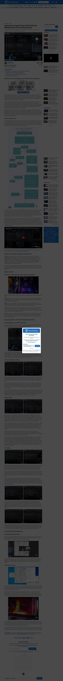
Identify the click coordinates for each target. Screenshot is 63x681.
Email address (25, 344)
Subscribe (37, 345)
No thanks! (31, 348)
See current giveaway (31, 342)
